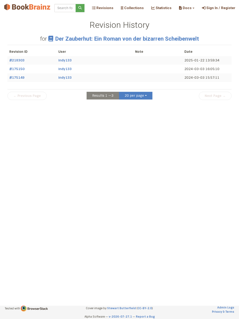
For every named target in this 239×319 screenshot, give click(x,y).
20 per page (134, 95)
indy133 (65, 60)
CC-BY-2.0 (144, 308)
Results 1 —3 (102, 95)
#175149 (17, 77)
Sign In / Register (220, 8)
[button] (186, 8)
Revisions (104, 8)
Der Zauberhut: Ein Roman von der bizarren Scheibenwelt (127, 38)
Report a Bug (145, 317)
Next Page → (215, 96)
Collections (133, 8)
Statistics (163, 8)
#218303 (17, 60)
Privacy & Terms (223, 312)
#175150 (17, 69)
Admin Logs (225, 307)
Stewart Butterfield (121, 308)
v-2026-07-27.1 (120, 317)
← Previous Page (27, 96)
